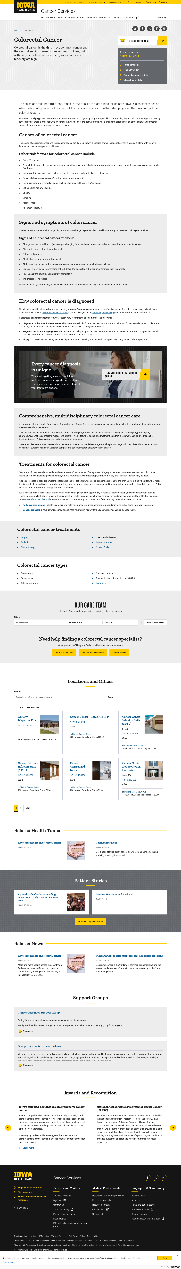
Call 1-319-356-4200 (64, 652)
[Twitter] (156, 1178)
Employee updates (141, 1209)
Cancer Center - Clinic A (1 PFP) (89, 717)
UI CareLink (97, 1214)
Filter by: (17, 617)
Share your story (61, 1209)
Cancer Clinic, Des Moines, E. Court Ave (131, 766)
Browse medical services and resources (32, 1198)
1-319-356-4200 (129, 56)
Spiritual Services (91, 1241)
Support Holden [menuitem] (115, 2)
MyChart (57, 1200)
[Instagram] (164, 1178)
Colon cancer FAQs (106, 842)
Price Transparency (126, 1241)
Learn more (28, 1148)
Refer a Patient (131, 64)
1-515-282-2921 (25, 725)
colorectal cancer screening (55, 312)
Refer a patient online (102, 1200)
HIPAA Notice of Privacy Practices (52, 1236)
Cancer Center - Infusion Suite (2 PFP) (132, 720)
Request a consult (101, 1204)
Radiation (25, 542)
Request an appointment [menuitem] (74, 2)
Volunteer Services (108, 1241)
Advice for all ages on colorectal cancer (39, 842)
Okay (165, 1258)
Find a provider (25, 1192)
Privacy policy (8, 1262)
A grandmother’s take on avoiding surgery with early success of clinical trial (38, 897)
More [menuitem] (161, 17)
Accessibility (92, 1236)
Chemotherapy (28, 547)
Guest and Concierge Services (69, 1241)
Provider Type (74, 622)
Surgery (25, 537)
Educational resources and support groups (70, 1225)
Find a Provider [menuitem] (48, 17)
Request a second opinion (136, 75)
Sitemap (17, 1245)
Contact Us (58, 1205)
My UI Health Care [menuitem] (96, 2)
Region (107, 622)
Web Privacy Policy (77, 1236)
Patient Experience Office (44, 1241)
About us (136, 1200)
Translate (150, 2)
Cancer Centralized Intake (77, 766)
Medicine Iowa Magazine (83, 1245)
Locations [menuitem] (92, 17)
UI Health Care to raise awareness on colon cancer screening (129, 955)
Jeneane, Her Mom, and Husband (114, 894)
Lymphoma (101, 583)
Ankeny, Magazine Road (27, 718)
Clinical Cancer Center (81, 734)
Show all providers (155, 622)
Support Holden (139, 1214)
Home (16, 30)
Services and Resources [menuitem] (69, 17)
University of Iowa (131, 1245)
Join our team (138, 1195)
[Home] (25, 6)
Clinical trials (98, 1209)
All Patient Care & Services (34, 1245)
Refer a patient (119, 652)
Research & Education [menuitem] (124, 17)
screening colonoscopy (103, 312)
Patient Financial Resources (66, 1214)
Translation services (23, 1241)
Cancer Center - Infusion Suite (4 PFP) (28, 766)
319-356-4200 (21, 1208)
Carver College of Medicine (58, 1245)
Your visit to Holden (62, 1195)
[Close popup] (177, 1255)
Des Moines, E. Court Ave (135, 792)
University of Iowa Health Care (109, 1245)
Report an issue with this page (146, 1218)
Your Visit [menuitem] (103, 17)
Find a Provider (131, 70)
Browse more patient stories (90, 921)
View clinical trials (133, 80)
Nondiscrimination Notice (25, 1236)
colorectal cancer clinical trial (37, 499)
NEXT (28, 808)
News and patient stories (144, 1204)
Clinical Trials (102, 547)
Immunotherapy (104, 542)
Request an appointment (93, 652)
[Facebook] (148, 1178)
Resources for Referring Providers (108, 1195)
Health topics (59, 1218)
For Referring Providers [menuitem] (132, 2)
